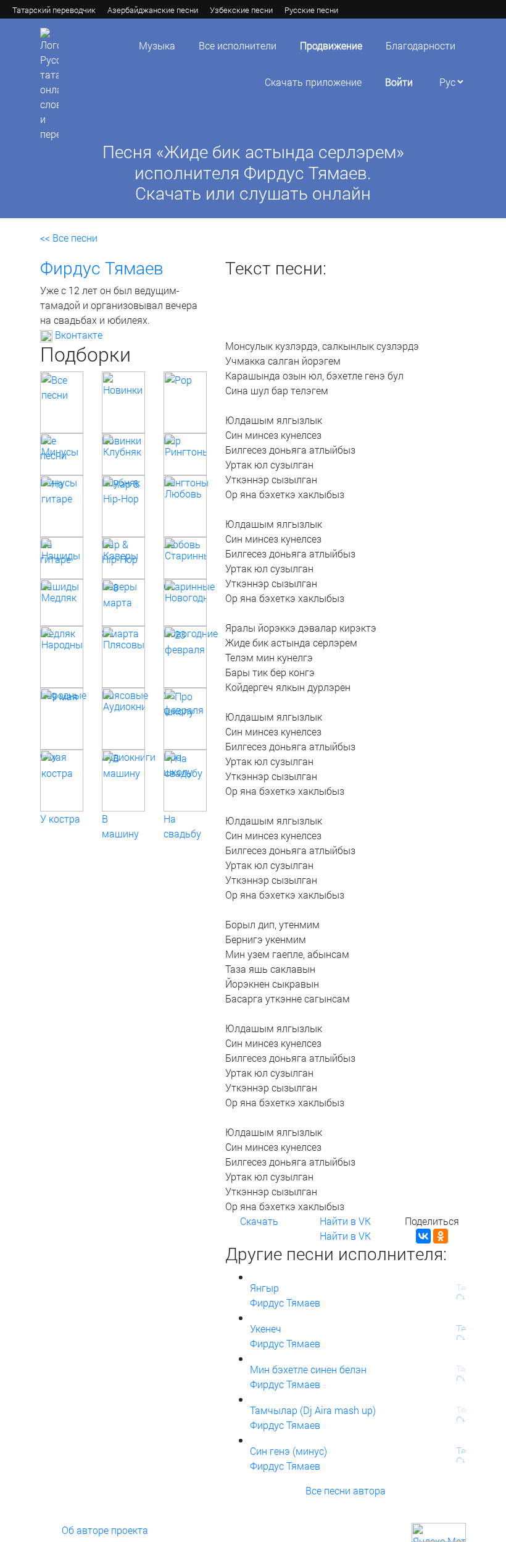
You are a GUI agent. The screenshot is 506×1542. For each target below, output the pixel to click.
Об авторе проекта (105, 1529)
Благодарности (420, 45)
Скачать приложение (313, 81)
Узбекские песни (241, 9)
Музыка (157, 45)
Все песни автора (345, 1490)
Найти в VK (345, 1220)
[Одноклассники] (440, 1236)
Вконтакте (77, 334)
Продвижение (331, 45)
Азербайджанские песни (152, 9)
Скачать (259, 1220)
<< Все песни (68, 237)
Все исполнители (237, 45)
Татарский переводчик (54, 9)
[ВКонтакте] (423, 1236)
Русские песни (311, 9)
